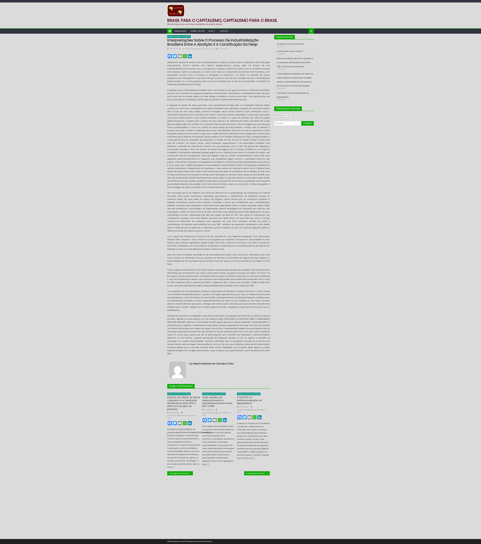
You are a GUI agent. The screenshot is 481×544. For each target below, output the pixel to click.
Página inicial (180, 31)
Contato (223, 31)
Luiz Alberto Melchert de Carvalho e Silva (198, 49)
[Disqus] (218, 506)
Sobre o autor (198, 31)
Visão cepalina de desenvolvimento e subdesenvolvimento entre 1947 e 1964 (217, 402)
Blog (211, 31)
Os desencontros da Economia (290, 44)
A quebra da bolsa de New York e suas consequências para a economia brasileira (258, 473)
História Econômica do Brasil (179, 36)
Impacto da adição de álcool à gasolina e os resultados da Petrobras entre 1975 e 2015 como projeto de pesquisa (183, 403)
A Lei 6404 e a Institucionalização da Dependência (249, 400)
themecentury (206, 541)
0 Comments (223, 49)
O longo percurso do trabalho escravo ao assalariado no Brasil (181, 473)
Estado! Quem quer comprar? (290, 51)
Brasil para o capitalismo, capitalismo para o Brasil (222, 20)
